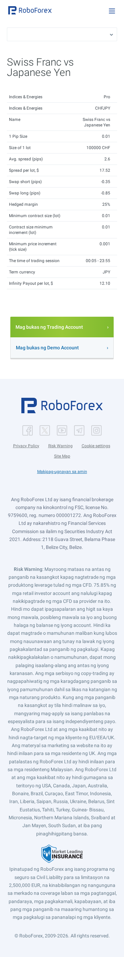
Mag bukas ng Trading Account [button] (49, 327)
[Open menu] (112, 11)
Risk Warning (60, 445)
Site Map (62, 456)
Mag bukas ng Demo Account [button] (47, 347)
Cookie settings (96, 445)
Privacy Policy (26, 445)
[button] (30, 10)
